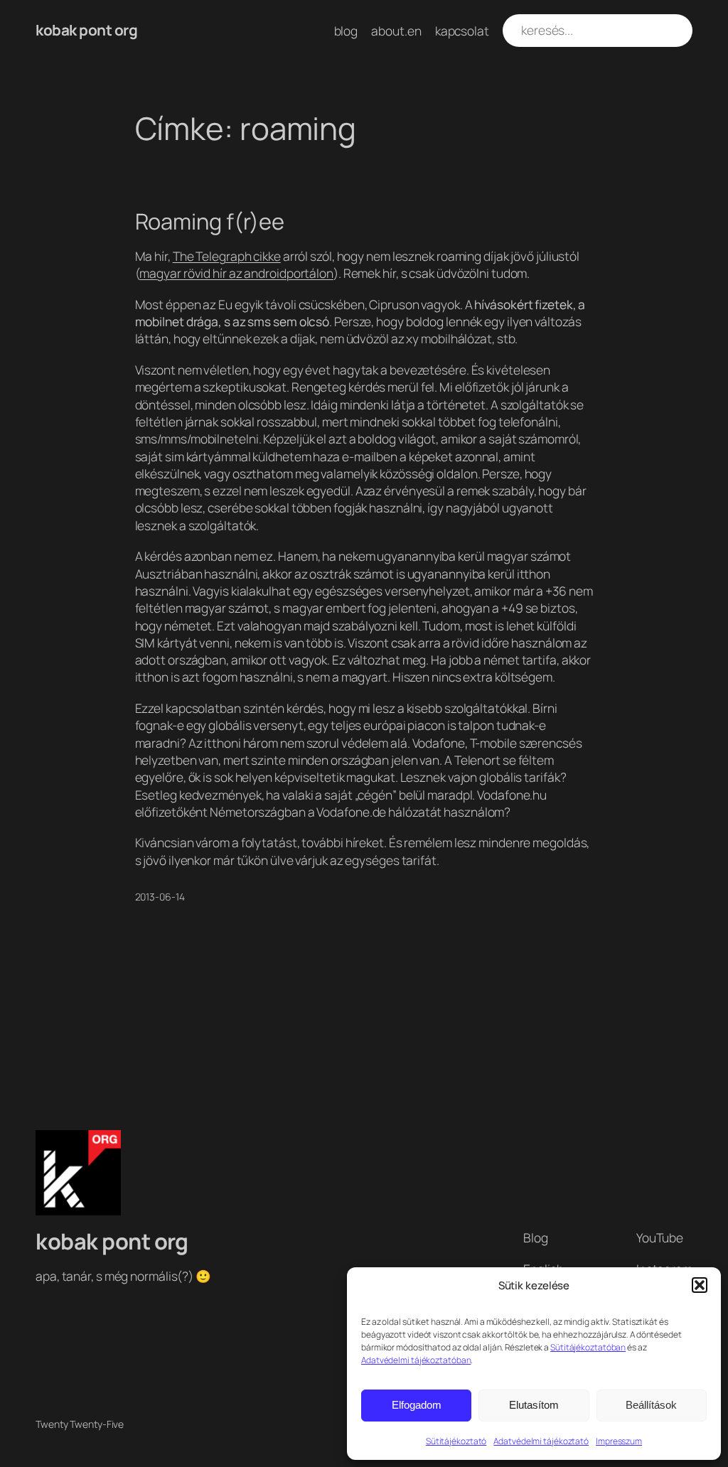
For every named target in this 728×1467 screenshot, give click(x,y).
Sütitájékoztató (456, 1441)
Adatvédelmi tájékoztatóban (416, 1360)
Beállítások (651, 1405)
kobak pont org (86, 30)
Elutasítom (534, 1405)
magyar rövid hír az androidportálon (236, 272)
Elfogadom (416, 1405)
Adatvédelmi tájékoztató (541, 1441)
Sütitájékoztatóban (588, 1347)
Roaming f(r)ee (210, 221)
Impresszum (619, 1441)
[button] (699, 1285)
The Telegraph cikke (227, 255)
